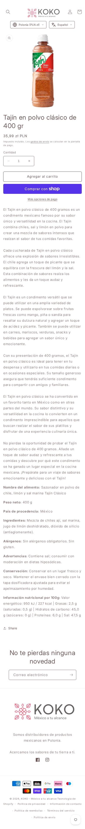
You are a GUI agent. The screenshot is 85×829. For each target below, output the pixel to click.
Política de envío (44, 817)
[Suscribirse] (71, 675)
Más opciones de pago (42, 199)
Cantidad (9, 152)
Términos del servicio (61, 810)
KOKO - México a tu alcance (38, 798)
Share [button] (12, 628)
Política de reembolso (29, 810)
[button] (8, 12)
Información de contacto (66, 803)
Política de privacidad (32, 803)
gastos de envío (40, 141)
